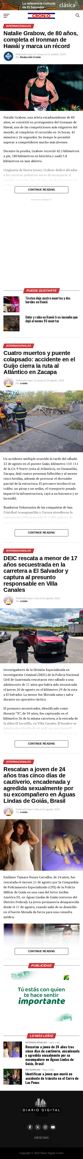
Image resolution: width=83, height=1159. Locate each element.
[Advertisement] (41, 243)
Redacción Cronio (30, 57)
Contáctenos (41, 1138)
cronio (23, 383)
